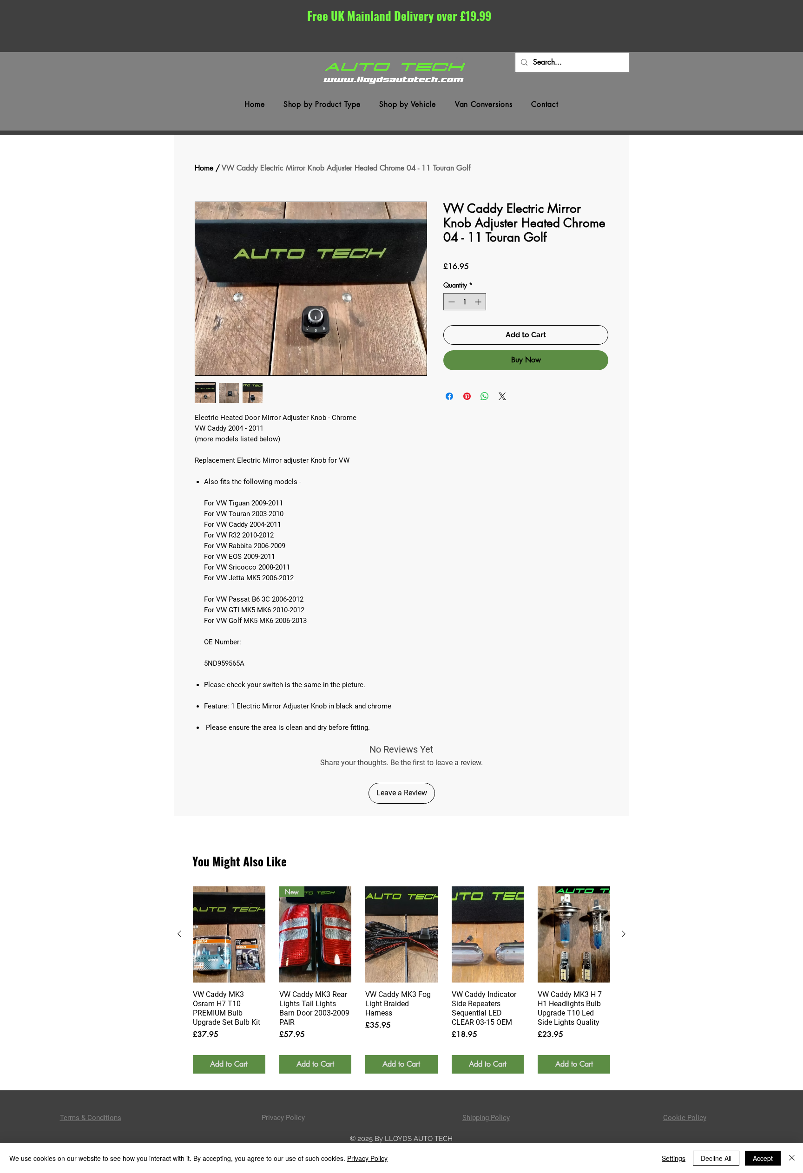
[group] (401, 980)
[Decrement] (450, 302)
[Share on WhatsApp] (484, 396)
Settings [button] (673, 1158)
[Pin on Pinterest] (467, 396)
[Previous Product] (179, 933)
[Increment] (479, 302)
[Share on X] (502, 396)
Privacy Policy (367, 1158)
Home (204, 168)
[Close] (791, 1158)
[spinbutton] (464, 302)
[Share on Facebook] (449, 396)
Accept (763, 1158)
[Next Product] (623, 933)
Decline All (716, 1158)
